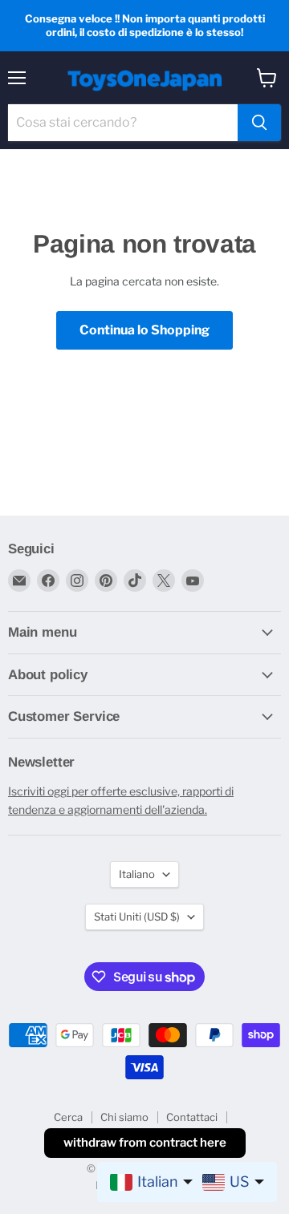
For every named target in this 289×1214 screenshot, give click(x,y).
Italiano (137, 874)
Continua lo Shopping (144, 330)
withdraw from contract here (144, 1142)
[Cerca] (259, 122)
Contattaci (192, 1117)
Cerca (68, 1117)
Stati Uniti (137, 916)
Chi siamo (124, 1117)
